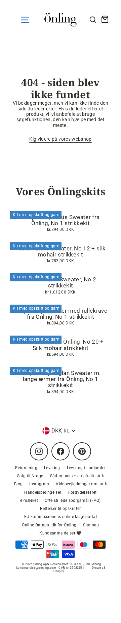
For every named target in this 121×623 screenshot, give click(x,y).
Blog (18, 484)
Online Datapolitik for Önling (49, 525)
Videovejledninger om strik (81, 484)
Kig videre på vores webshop (60, 139)
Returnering (26, 467)
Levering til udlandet (86, 467)
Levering (52, 467)
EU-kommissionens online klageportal (60, 516)
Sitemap (91, 525)
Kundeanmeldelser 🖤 (60, 533)
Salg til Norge (30, 476)
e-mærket (29, 500)
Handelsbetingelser (42, 492)
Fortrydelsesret (82, 492)
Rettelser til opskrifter (60, 508)
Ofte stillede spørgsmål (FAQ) (73, 500)
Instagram (39, 484)
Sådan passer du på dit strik (77, 476)
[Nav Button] (25, 19)
